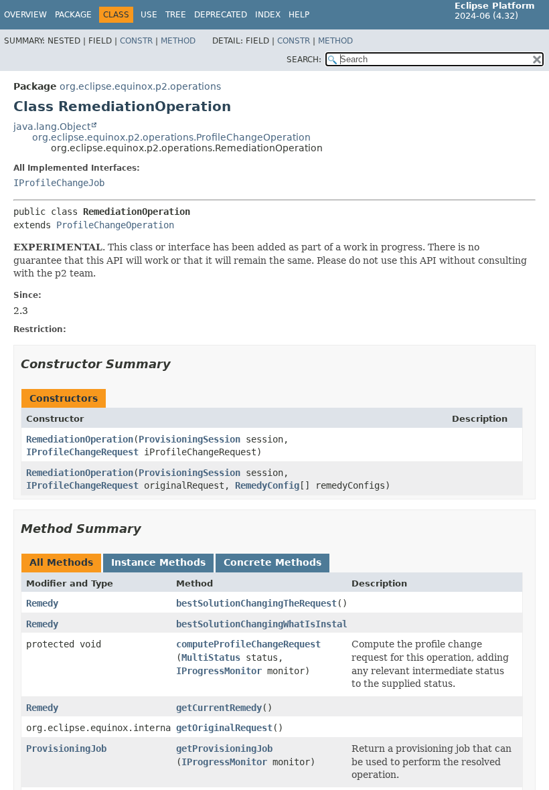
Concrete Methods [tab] (272, 562)
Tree (175, 14)
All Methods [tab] (61, 562)
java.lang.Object (51, 126)
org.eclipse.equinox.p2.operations (140, 86)
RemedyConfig (267, 485)
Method (178, 41)
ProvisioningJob (66, 748)
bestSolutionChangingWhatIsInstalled (270, 624)
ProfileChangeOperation (115, 225)
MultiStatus (210, 657)
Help (299, 14)
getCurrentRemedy (219, 707)
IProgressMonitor (219, 670)
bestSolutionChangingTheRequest (256, 603)
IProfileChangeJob (58, 182)
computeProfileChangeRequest (248, 644)
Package (73, 14)
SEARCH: (304, 59)
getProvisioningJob (224, 748)
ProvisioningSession (189, 439)
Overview (25, 14)
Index (268, 14)
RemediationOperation (79, 439)
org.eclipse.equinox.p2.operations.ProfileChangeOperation (171, 137)
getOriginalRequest (224, 727)
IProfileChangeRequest (82, 452)
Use (149, 14)
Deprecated (220, 14)
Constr (136, 41)
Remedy (42, 603)
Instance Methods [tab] (158, 562)
